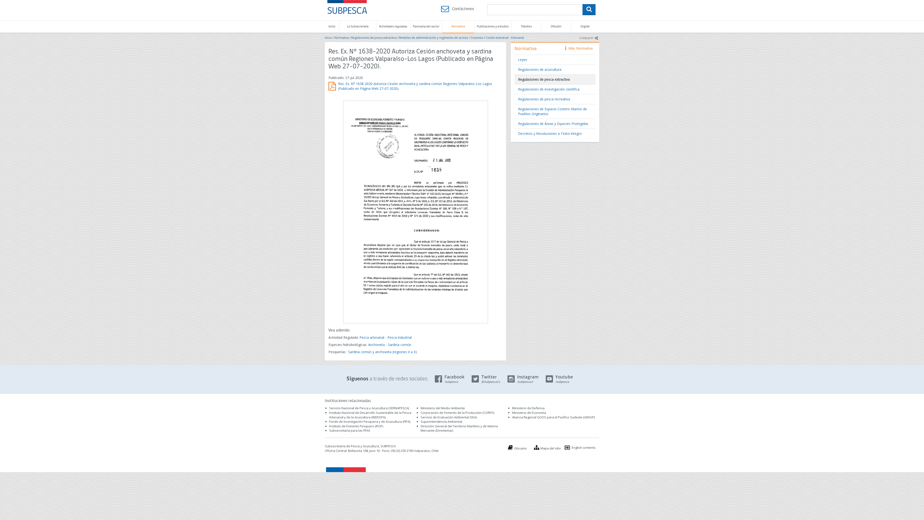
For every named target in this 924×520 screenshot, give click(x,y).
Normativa (458, 26)
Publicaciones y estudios (493, 26)
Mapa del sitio (550, 448)
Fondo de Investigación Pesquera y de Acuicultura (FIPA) (369, 421)
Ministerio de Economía (529, 412)
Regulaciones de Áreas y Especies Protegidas (553, 123)
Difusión (556, 26)
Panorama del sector (426, 26)
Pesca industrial (399, 337)
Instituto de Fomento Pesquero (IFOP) (356, 426)
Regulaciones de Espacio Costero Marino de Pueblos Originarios (552, 111)
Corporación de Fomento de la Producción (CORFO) (457, 412)
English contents (584, 447)
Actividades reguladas (393, 26)
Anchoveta (376, 344)
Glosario (520, 448)
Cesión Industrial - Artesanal (505, 38)
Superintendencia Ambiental (441, 421)
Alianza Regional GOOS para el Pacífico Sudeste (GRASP (553, 417)
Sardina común (399, 344)
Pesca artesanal (372, 337)
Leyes (522, 59)
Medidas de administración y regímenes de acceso (433, 38)
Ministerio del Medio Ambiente (443, 408)
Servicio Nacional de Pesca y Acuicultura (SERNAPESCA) (369, 408)
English (585, 26)
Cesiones (477, 38)
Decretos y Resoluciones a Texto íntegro (550, 133)
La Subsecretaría (357, 26)
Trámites (526, 26)
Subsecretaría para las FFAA (349, 430)
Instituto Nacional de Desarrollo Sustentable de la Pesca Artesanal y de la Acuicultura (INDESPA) (370, 414)
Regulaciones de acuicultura (539, 69)
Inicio (331, 26)
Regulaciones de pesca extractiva (374, 38)
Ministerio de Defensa (528, 408)
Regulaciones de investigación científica (548, 89)
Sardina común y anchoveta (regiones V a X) (382, 352)
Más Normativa (579, 48)
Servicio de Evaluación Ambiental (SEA (448, 417)
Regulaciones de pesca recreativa (544, 99)
